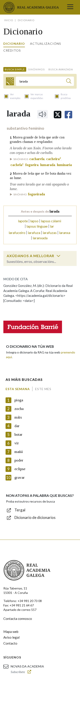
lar (52, 226)
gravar (19, 477)
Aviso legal (11, 637)
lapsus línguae (37, 226)
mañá (18, 452)
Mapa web (10, 632)
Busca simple (15, 69)
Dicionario (14, 43)
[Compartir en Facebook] (68, 114)
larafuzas (50, 232)
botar (18, 434)
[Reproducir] (42, 114)
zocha (19, 409)
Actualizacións (45, 43)
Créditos (12, 50)
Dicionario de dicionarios (35, 517)
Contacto (10, 643)
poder (18, 460)
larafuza (34, 232)
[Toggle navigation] (70, 7)
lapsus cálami (51, 221)
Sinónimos (36, 69)
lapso (34, 221)
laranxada (40, 238)
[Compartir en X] (57, 114)
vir (16, 443)
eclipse (19, 469)
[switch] (58, 256)
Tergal (19, 510)
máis (18, 417)
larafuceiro (17, 232)
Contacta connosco (17, 619)
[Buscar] (68, 82)
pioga (18, 400)
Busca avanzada (60, 69)
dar (17, 426)
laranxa (64, 232)
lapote (23, 221)
